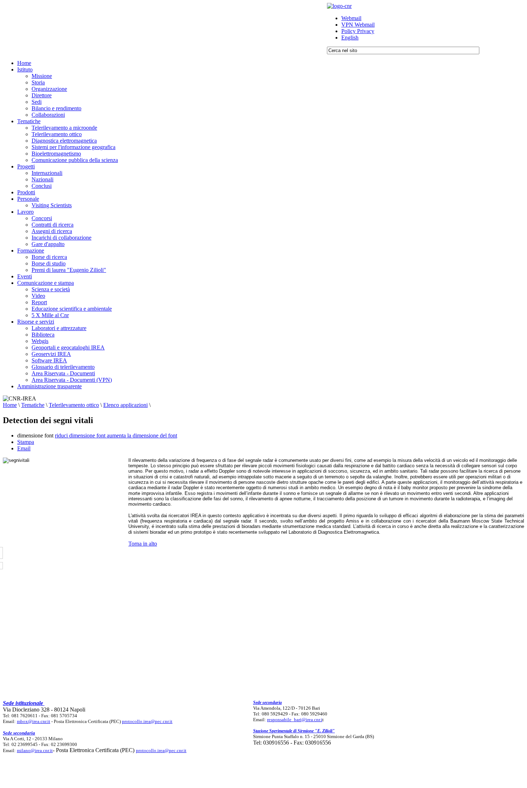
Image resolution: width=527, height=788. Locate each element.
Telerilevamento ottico (74, 405)
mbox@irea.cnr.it (33, 721)
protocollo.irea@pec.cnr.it (147, 721)
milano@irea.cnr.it (35, 750)
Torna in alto (142, 544)
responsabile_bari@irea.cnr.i (294, 719)
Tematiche (32, 405)
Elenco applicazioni (125, 405)
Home (10, 405)
